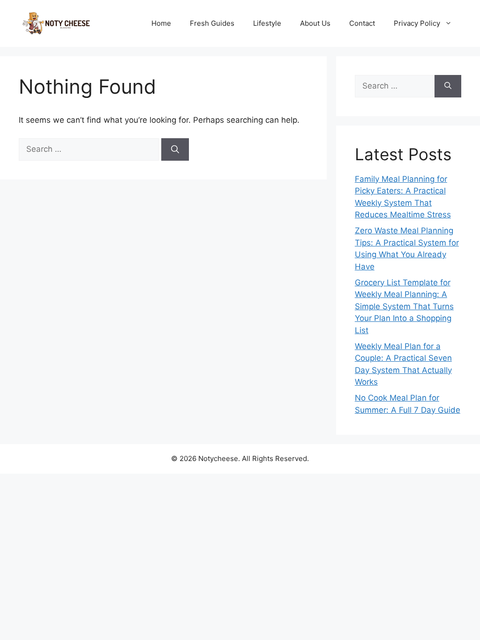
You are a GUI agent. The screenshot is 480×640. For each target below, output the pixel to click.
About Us (315, 23)
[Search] (175, 149)
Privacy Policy (417, 23)
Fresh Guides (212, 23)
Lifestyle (267, 23)
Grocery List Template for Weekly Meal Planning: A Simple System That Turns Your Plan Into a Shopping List (404, 306)
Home (161, 23)
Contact (362, 23)
